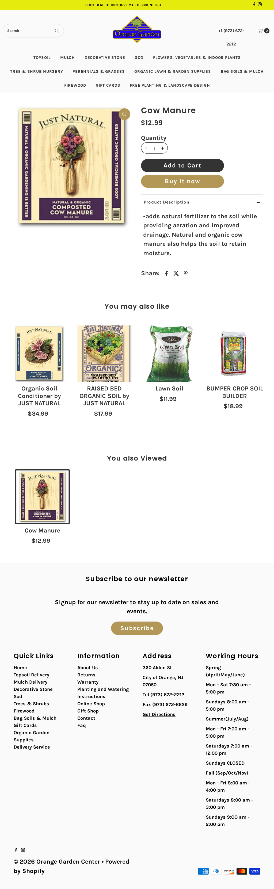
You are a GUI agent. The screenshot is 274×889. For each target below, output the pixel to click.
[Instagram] (260, 5)
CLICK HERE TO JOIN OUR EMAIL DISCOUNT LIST (123, 5)
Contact (86, 718)
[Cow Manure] (42, 496)
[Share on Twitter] (176, 273)
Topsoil (42, 57)
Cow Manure (42, 530)
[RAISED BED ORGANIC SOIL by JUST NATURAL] (104, 353)
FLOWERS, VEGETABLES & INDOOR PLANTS (197, 57)
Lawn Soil (169, 388)
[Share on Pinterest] (186, 273)
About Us (87, 667)
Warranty (87, 682)
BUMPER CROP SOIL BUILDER (234, 392)
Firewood (75, 85)
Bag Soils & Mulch (242, 71)
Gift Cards (108, 85)
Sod (139, 57)
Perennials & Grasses (99, 71)
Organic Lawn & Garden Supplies (172, 71)
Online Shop (91, 704)
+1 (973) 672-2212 (231, 32)
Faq (81, 725)
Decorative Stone (105, 57)
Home (20, 667)
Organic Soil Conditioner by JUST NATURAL (39, 396)
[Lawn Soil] (169, 353)
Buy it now (182, 181)
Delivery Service (32, 747)
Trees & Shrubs (31, 704)
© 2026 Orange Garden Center (57, 861)
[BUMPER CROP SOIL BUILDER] (234, 353)
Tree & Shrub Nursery (36, 71)
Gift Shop (88, 711)
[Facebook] (254, 5)
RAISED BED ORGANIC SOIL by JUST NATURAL (104, 396)
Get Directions (159, 714)
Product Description (166, 202)
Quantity (153, 138)
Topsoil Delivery (31, 675)
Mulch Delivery (30, 682)
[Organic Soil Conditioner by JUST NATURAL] (39, 353)
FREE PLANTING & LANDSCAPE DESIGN (170, 85)
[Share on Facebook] (166, 273)
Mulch (67, 57)
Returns (86, 675)
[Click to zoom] (124, 114)
